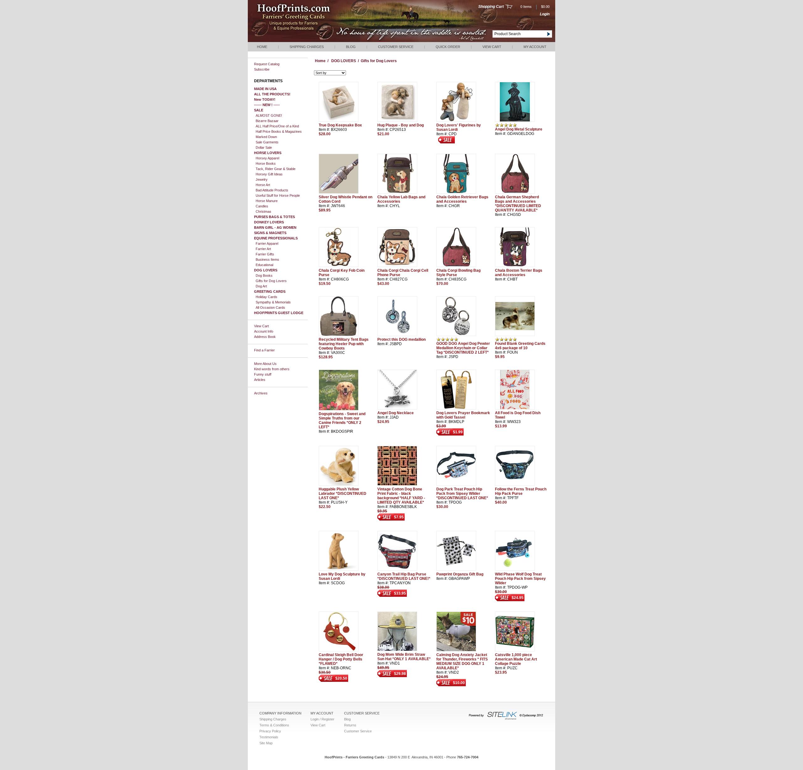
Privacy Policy (270, 731)
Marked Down (266, 137)
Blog (351, 47)
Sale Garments (267, 142)
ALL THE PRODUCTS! (272, 94)
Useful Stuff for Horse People (278, 195)
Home (262, 47)
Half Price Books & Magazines (279, 131)
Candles (262, 206)
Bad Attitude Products (272, 190)
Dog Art (261, 286)
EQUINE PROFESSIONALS (276, 238)
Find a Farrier (264, 350)
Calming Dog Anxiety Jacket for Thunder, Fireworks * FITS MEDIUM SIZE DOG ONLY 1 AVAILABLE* (462, 661)
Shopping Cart (491, 6)
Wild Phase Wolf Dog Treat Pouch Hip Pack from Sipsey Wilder (520, 578)
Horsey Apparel (267, 158)
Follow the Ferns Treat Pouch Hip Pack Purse (520, 491)
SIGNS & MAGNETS (270, 233)
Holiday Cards (266, 297)
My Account (535, 47)
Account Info (263, 331)
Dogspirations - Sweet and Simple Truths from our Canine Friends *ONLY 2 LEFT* (342, 420)
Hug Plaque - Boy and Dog (400, 125)
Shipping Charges (307, 47)
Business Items (267, 259)
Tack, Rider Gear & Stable (275, 169)
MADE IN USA (265, 89)
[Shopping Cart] (509, 7)
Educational (264, 265)
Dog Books (264, 275)
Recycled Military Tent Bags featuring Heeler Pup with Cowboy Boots (344, 343)
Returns (350, 725)
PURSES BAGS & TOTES (274, 217)
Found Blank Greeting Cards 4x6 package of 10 (520, 345)
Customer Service (395, 47)
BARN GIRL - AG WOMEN (275, 227)
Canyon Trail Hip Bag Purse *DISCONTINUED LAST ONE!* (403, 576)
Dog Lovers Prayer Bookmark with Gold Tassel (463, 415)
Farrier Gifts (265, 254)
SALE (258, 110)
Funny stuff (262, 374)
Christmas (263, 211)
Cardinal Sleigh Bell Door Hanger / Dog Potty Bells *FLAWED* (341, 659)
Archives (261, 393)
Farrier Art (263, 249)
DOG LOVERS (265, 270)
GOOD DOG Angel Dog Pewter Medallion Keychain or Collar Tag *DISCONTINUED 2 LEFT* (463, 348)
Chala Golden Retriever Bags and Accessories (462, 199)
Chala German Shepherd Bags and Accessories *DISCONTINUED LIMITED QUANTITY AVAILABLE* (518, 203)
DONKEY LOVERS (269, 222)
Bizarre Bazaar (267, 121)
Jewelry (262, 179)
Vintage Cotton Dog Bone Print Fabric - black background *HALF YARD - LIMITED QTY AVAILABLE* (401, 496)
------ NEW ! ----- (267, 105)
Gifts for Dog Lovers (271, 281)
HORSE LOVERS (267, 153)
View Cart (491, 47)
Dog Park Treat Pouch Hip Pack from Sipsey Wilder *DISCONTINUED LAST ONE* (462, 493)
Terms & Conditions (274, 725)
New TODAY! (264, 99)
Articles (259, 380)
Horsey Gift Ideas (269, 174)
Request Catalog (266, 64)
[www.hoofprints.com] (312, 41)
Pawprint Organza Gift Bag (459, 574)
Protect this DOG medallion (401, 339)
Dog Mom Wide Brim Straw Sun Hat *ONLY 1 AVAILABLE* (404, 656)
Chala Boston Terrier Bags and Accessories (518, 272)
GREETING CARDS (269, 291)
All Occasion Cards (270, 307)
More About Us (265, 364)
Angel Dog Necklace (395, 413)
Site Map (266, 743)
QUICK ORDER (448, 47)
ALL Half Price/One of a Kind (277, 126)
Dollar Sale (264, 147)
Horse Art (263, 185)
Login (545, 14)
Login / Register (322, 719)
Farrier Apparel (267, 243)
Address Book (265, 337)
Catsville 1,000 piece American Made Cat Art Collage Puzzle (516, 659)
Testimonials (268, 737)
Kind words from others (272, 369)
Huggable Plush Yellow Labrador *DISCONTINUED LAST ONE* (342, 493)
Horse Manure (267, 201)
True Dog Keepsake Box (340, 125)
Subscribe (261, 69)
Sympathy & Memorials (273, 302)
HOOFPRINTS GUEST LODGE (278, 313)
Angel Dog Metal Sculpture (518, 129)
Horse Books (266, 163)
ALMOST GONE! (269, 115)
